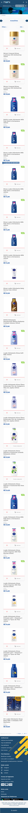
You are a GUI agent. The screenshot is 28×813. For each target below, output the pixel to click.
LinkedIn (6, 772)
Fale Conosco (4, 750)
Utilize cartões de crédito (7, 781)
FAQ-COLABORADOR (6, 742)
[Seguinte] (26, 733)
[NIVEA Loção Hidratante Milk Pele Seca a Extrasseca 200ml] (14, 240)
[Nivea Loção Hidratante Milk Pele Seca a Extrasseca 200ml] (14, 138)
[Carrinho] (26, 2)
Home (3, 15)
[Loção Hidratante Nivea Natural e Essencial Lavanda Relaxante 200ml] (14, 436)
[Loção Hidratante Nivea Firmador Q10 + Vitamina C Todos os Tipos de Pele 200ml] (14, 601)
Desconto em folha (5, 779)
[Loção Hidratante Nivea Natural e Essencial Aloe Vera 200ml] (14, 469)
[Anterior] (17, 733)
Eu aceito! (14, 810)
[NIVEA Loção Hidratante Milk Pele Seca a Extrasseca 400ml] (14, 104)
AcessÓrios (14, 21)
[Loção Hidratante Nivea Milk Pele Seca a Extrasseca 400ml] (14, 502)
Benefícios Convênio (6, 756)
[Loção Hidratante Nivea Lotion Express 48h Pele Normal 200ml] (14, 535)
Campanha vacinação (6, 747)
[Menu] (23, 2)
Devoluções (4, 794)
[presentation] (1, 21)
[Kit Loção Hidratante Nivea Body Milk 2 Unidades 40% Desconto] (14, 704)
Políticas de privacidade (7, 740)
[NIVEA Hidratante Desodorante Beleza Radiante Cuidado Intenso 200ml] (14, 305)
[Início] (7, 2)
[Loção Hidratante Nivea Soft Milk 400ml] (14, 338)
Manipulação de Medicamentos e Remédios (11, 761)
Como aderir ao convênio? (7, 758)
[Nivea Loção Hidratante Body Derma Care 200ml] (14, 273)
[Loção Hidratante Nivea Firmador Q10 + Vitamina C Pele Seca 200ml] (14, 671)
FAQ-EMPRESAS (5, 745)
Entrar (2, 791)
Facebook (6, 770)
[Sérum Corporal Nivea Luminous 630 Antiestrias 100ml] (14, 38)
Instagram (6, 767)
